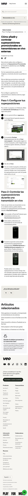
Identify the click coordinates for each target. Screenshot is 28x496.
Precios (4, 417)
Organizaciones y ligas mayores (19, 407)
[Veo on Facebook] (8, 364)
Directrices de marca (8, 447)
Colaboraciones (18, 436)
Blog (4, 453)
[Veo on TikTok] (13, 364)
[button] (7, 477)
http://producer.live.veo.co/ (11, 218)
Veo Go (4, 390)
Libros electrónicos (7, 456)
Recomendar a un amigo (19, 439)
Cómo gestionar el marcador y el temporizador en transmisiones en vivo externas (13, 314)
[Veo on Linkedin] (25, 364)
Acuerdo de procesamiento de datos (10, 482)
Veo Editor (5, 398)
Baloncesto (17, 395)
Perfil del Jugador (7, 400)
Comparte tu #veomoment (6, 463)
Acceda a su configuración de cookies (10, 488)
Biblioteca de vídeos (7, 469)
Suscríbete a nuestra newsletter (13, 379)
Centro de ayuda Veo (6, 22)
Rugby (16, 390)
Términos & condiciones (7, 480)
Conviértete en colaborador (18, 447)
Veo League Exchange (6, 413)
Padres (17, 410)
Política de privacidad (7, 484)
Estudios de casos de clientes (7, 459)
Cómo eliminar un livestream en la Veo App (12, 329)
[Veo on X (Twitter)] (21, 364)
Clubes (16, 404)
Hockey (17, 398)
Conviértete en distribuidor (18, 443)
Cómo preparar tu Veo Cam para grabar (12, 327)
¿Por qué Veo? (6, 466)
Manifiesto (5, 442)
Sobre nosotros (6, 437)
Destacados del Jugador (6, 409)
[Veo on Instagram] (17, 364)
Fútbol (16, 388)
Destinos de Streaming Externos (11, 23)
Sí (5, 293)
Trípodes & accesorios (5, 393)
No (11, 293)
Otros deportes (18, 400)
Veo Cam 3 (5, 388)
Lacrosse (17, 393)
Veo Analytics (6, 403)
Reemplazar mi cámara (6, 420)
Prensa (4, 445)
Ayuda (4, 428)
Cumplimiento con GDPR (7, 486)
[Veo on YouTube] (4, 364)
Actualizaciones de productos (7, 424)
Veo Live (5, 405)
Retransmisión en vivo (20, 22)
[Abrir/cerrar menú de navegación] (25, 3)
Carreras (5, 440)
